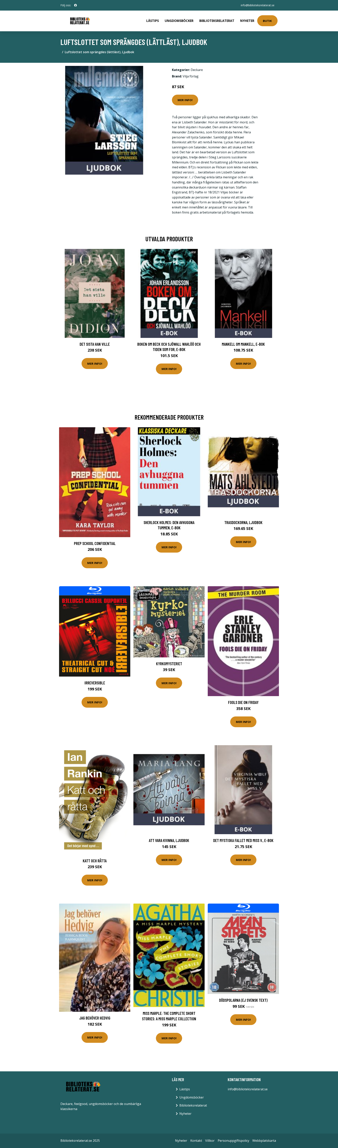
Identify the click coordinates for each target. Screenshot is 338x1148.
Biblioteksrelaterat (216, 21)
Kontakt (196, 1140)
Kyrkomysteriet (169, 663)
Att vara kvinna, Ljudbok (169, 840)
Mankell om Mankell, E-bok (243, 344)
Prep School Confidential (95, 543)
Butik (267, 21)
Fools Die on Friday (243, 702)
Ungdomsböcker (179, 21)
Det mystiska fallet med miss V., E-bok (243, 840)
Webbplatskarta (264, 1140)
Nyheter (247, 21)
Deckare (197, 70)
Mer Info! (185, 100)
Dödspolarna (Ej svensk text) (243, 1000)
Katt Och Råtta (95, 860)
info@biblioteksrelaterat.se (257, 5)
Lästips (152, 21)
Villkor (210, 1140)
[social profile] (75, 5)
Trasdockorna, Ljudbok (243, 522)
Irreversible (94, 682)
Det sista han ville (95, 344)
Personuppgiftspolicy (233, 1140)
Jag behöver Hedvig (94, 1017)
